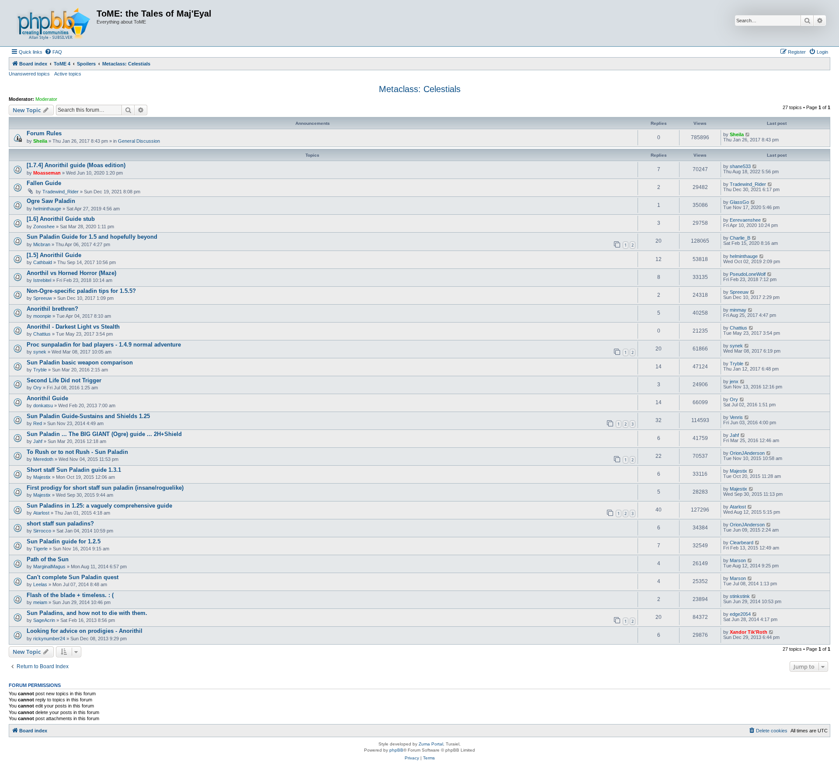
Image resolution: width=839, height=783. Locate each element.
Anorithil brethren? (52, 309)
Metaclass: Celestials (420, 89)
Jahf (37, 441)
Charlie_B (740, 237)
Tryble (40, 369)
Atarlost (41, 512)
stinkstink (740, 596)
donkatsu (43, 405)
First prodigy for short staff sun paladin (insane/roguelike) (105, 487)
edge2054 (740, 614)
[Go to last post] (748, 134)
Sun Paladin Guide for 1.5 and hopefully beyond (92, 237)
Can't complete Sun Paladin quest (72, 577)
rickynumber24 (49, 638)
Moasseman (47, 172)
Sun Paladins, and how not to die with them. (87, 613)
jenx (734, 381)
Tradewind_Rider (60, 191)
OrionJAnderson (747, 453)
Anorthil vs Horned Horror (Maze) (71, 273)
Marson (738, 560)
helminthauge (47, 208)
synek (39, 351)
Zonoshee (44, 226)
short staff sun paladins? (60, 523)
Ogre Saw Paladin (51, 201)
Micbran (41, 244)
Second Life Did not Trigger (64, 380)
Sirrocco (42, 530)
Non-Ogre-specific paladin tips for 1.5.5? (81, 291)
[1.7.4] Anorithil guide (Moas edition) (76, 165)
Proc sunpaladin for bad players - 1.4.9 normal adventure (104, 344)
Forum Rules (44, 133)
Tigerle (40, 548)
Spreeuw (42, 298)
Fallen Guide (44, 183)
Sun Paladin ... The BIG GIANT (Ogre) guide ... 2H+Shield (104, 434)
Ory (37, 387)
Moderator (46, 99)
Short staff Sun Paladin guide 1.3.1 (74, 470)
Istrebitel (42, 280)
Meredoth (43, 459)
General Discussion (139, 141)
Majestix (42, 477)
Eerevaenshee (745, 220)
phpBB (396, 750)
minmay (738, 310)
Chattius (42, 334)
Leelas (40, 584)
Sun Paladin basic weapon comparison (80, 362)
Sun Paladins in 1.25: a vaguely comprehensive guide (99, 505)
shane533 (740, 166)
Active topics (67, 73)
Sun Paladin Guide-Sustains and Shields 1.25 (88, 416)
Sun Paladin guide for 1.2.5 (64, 541)
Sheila (40, 141)
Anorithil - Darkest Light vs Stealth (73, 326)
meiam (40, 602)
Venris (736, 417)
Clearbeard (741, 542)
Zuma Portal (431, 744)
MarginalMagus (49, 566)
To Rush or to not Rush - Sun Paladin (77, 452)
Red (37, 423)
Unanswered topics (29, 73)
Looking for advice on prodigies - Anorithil (84, 631)
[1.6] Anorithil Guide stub (61, 219)
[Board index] (54, 23)
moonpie (42, 316)
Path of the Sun (48, 559)
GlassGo (739, 202)
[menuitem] (53, 52)
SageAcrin (44, 620)
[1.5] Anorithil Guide (54, 255)
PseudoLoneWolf (748, 274)
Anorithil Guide (47, 398)
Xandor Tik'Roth (748, 632)
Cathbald (42, 262)
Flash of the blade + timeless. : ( (70, 595)
